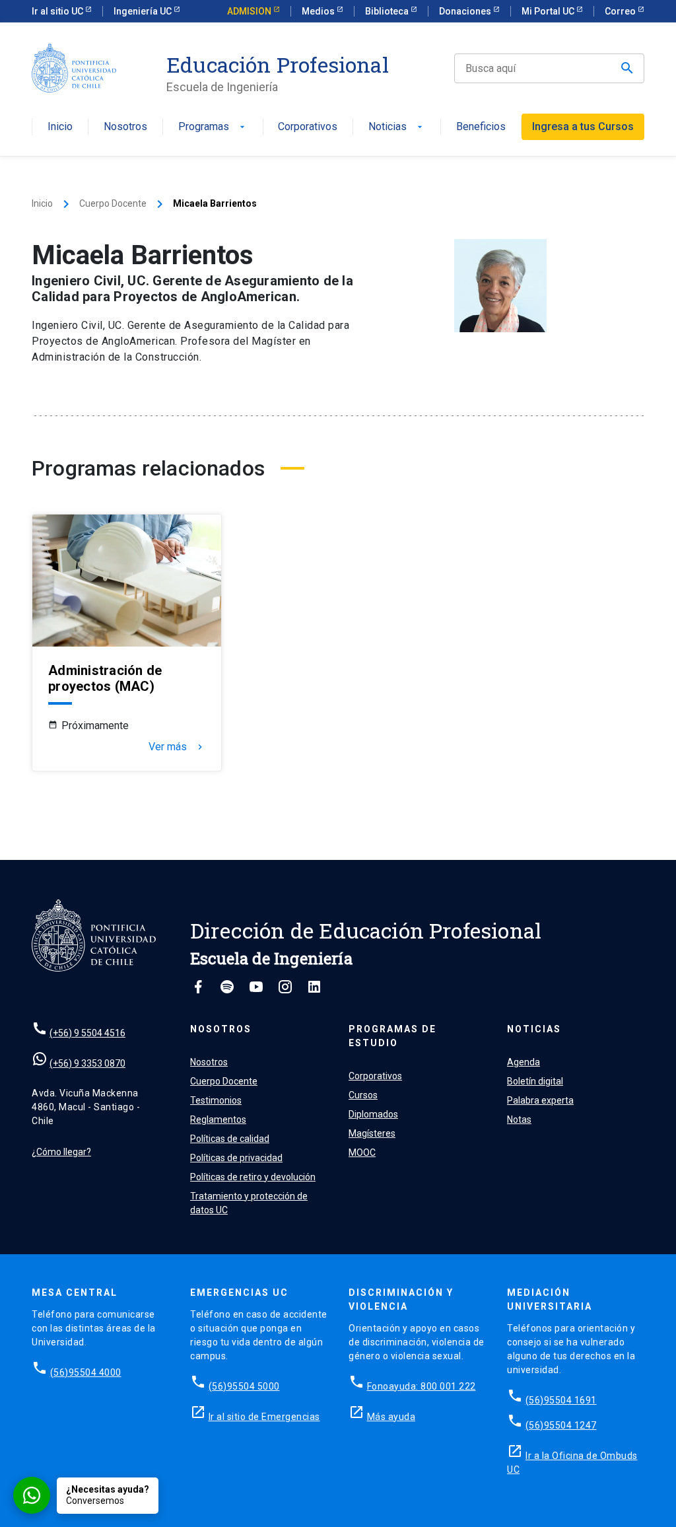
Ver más (177, 747)
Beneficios (481, 127)
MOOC (362, 1152)
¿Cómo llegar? (61, 1152)
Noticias (396, 127)
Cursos (363, 1095)
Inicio (60, 127)
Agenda (523, 1062)
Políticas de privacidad (236, 1158)
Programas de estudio (392, 1036)
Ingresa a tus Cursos (583, 126)
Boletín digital (535, 1081)
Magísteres (372, 1133)
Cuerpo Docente (113, 203)
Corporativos (307, 127)
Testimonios (216, 1100)
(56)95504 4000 (85, 1372)
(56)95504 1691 (561, 1400)
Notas (519, 1119)
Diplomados (373, 1114)
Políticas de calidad (229, 1138)
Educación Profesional (277, 64)
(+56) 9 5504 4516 (87, 1033)
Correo (621, 11)
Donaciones (466, 11)
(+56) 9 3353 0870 (87, 1063)
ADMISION (250, 11)
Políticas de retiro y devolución (253, 1177)
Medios (319, 11)
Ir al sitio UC (58, 11)
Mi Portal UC (549, 11)
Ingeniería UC (144, 11)
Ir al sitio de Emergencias (264, 1416)
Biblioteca (388, 11)
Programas (213, 127)
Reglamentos (218, 1119)
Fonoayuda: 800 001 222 (421, 1386)
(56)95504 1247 (561, 1425)
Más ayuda (391, 1416)
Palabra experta (540, 1100)
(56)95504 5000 (244, 1386)
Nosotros (125, 127)
